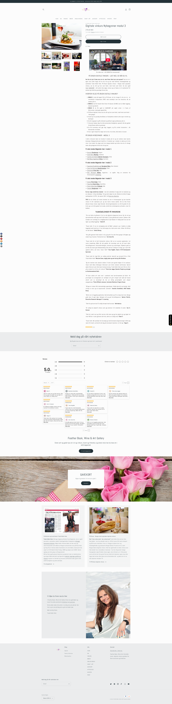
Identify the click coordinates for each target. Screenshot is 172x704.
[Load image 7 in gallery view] (66, 66)
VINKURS (89, 656)
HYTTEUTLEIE (90, 669)
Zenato (92, 182)
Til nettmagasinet (86, 451)
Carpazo (92, 188)
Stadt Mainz (92, 155)
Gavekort (86, 483)
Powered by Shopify (127, 699)
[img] (89, 327)
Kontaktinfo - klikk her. (116, 651)
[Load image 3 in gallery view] (66, 56)
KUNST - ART (90, 664)
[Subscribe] (98, 346)
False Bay (93, 184)
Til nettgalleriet (48, 564)
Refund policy (67, 656)
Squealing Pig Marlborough (99, 166)
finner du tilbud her (114, 196)
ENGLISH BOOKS (91, 661)
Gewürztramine (102, 168)
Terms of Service (68, 653)
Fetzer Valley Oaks (94, 186)
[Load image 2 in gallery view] (56, 56)
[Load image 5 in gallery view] (46, 66)
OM (88, 653)
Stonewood (93, 170)
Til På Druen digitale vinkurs (96, 562)
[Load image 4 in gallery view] (77, 56)
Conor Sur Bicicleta (92, 168)
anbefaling (98, 175)
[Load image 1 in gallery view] (46, 56)
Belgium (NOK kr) (47, 698)
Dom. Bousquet (94, 172)
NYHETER (89, 672)
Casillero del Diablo (98, 157)
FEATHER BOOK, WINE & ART (118, 699)
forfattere (64, 602)
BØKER (89, 659)
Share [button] (88, 46)
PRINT (88, 675)
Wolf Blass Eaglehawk (95, 159)
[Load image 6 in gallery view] (56, 66)
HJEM (88, 650)
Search (66, 650)
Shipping (92, 32)
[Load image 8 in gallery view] (77, 66)
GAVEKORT (91, 88)
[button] (43, 9)
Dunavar (92, 152)
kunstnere (72, 602)
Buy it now (103, 41)
